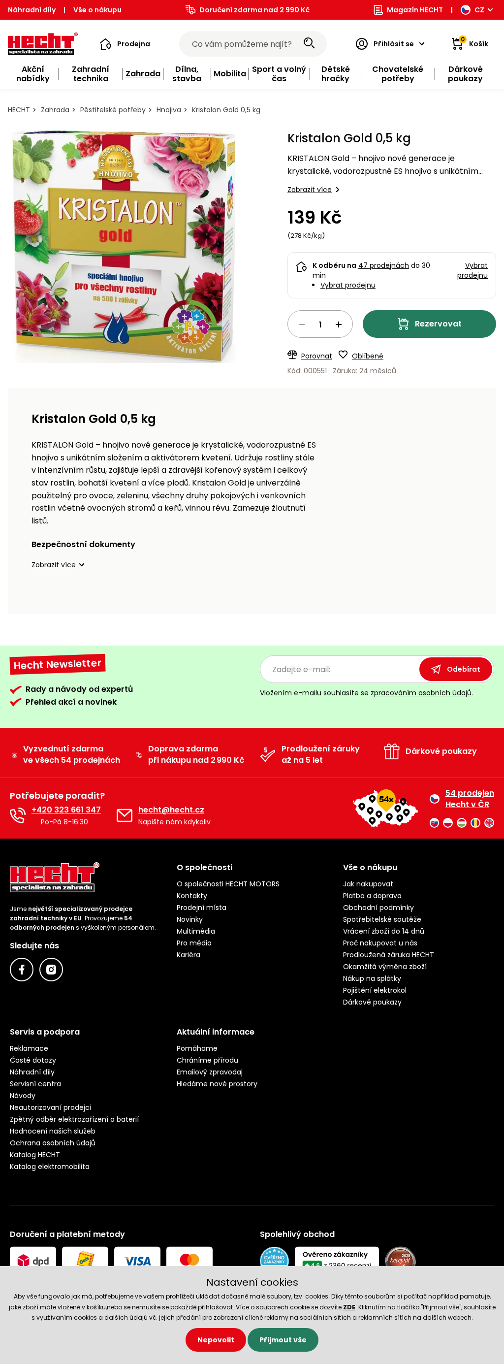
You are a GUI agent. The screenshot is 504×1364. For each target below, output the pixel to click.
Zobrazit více (309, 190)
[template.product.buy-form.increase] (338, 324)
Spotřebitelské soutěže (382, 919)
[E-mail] (124, 815)
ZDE (349, 1307)
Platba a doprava (372, 896)
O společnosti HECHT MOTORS (228, 884)
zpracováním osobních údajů (421, 693)
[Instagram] (51, 969)
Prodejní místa (201, 907)
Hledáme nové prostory (217, 1084)
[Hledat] (309, 44)
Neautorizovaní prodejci (50, 1107)
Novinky (190, 919)
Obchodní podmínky (378, 907)
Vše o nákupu (97, 10)
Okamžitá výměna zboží (385, 967)
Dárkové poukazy (372, 1002)
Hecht (19, 110)
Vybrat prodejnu (348, 285)
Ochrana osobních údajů (52, 1143)
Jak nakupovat (368, 884)
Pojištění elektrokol (375, 990)
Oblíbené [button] (367, 356)
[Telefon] (18, 815)
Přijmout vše (283, 1340)
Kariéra (188, 955)
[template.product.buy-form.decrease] (302, 324)
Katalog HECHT (35, 1155)
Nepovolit (215, 1340)
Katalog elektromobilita (50, 1166)
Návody (22, 1096)
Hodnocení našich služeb (52, 1131)
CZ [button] (479, 10)
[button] (125, 44)
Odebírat (463, 669)
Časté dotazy (33, 1060)
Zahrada (55, 110)
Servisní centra (35, 1084)
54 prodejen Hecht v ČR (469, 799)
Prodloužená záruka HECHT (388, 955)
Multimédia (196, 931)
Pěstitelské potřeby (113, 110)
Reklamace (29, 1048)
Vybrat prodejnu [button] (472, 270)
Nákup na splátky (372, 978)
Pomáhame (197, 1048)
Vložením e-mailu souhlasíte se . (366, 693)
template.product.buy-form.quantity (320, 324)
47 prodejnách (383, 265)
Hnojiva (169, 110)
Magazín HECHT (415, 10)
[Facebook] (21, 969)
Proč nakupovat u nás (380, 943)
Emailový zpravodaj (210, 1072)
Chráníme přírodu (207, 1060)
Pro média (194, 943)
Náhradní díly (32, 10)
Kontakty (192, 896)
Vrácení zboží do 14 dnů (383, 931)
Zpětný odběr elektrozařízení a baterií (74, 1119)
